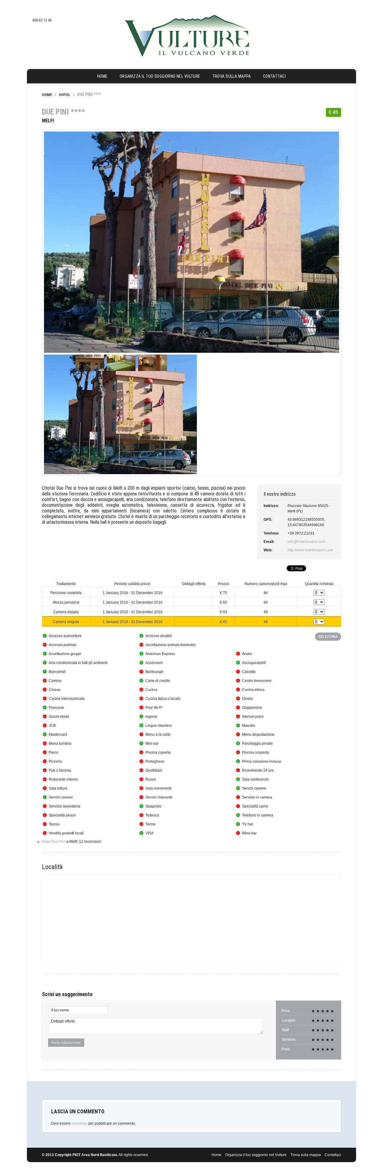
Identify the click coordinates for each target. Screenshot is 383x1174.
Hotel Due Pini (54, 841)
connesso (79, 1123)
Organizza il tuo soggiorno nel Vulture (160, 76)
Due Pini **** (63, 111)
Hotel (64, 94)
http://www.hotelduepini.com (310, 550)
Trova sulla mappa (231, 76)
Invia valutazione (66, 1042)
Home (102, 76)
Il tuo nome (60, 1010)
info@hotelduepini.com (306, 542)
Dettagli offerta (63, 1021)
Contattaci (274, 76)
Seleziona (328, 636)
